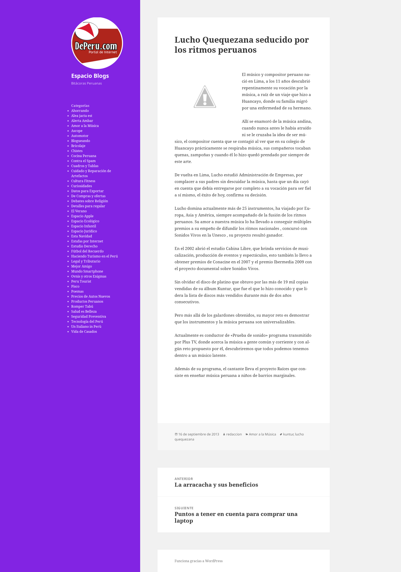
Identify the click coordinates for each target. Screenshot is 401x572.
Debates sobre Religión (89, 201)
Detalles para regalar (88, 206)
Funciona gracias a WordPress (199, 561)
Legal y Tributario (85, 261)
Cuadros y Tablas (84, 166)
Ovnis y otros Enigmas (88, 276)
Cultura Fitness (83, 181)
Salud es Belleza (84, 311)
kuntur (288, 434)
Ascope (76, 130)
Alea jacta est (81, 115)
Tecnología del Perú (87, 321)
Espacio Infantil (83, 226)
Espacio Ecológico (85, 221)
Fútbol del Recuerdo (87, 251)
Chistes (76, 150)
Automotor (80, 135)
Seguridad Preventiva (88, 316)
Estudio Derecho (84, 246)
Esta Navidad (81, 236)
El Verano (79, 211)
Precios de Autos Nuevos (90, 296)
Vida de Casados (84, 331)
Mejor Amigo (81, 266)
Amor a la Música (85, 125)
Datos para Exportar (87, 191)
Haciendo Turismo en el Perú (94, 256)
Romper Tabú (82, 306)
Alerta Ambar (82, 120)
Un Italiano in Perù (86, 326)
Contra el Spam (83, 161)
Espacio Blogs (90, 75)
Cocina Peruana (83, 156)
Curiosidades (81, 186)
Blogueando (80, 140)
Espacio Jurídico (84, 231)
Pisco (75, 286)
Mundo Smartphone (87, 271)
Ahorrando (80, 110)
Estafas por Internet (87, 241)
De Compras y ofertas (88, 196)
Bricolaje (78, 145)
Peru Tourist (81, 281)
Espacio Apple (82, 216)
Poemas (77, 291)
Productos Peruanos (87, 301)
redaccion (234, 434)
